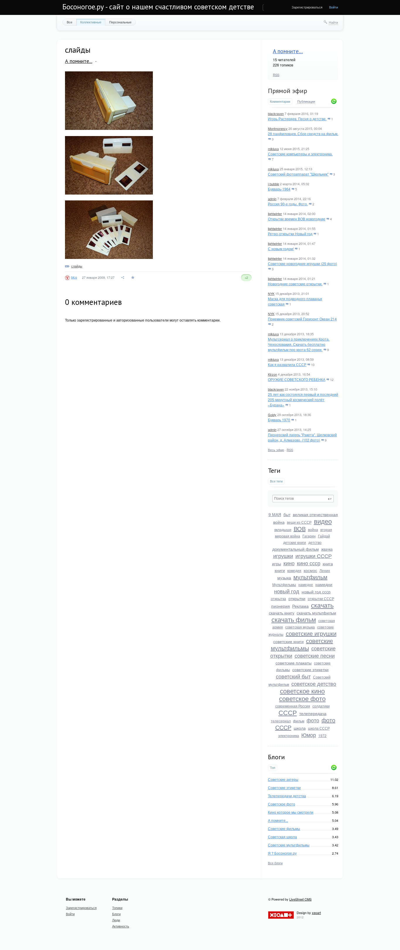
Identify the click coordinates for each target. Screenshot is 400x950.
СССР (287, 712)
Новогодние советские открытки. (295, 283)
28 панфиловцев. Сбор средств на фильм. (303, 133)
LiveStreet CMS (300, 899)
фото (313, 720)
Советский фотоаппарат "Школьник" (298, 173)
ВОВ (300, 528)
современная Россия (292, 705)
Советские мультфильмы (289, 844)
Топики (117, 907)
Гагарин (309, 535)
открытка (278, 598)
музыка (284, 577)
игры (276, 563)
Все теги (276, 481)
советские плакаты (294, 663)
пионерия (280, 606)
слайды (76, 266)
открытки (296, 598)
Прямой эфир (287, 91)
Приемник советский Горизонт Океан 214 (302, 318)
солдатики (321, 705)
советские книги (288, 641)
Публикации (306, 101)
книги (280, 570)
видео (323, 520)
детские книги (294, 542)
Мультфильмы (284, 584)
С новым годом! (281, 248)
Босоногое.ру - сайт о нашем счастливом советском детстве (158, 6)
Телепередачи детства (287, 795)
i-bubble (273, 183)
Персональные (120, 22)
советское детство (313, 683)
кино (289, 563)
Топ (272, 767)
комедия (294, 570)
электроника (288, 735)
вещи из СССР (299, 522)
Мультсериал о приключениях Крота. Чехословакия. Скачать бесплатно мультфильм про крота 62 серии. (298, 344)
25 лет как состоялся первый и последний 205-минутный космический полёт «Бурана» (303, 399)
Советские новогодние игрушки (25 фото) (302, 263)
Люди (116, 920)
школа (300, 728)
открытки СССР (321, 598)
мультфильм (310, 577)
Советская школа (282, 836)
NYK (271, 293)
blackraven (276, 113)
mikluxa (273, 148)
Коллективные (90, 22)
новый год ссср (316, 592)
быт (286, 514)
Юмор (308, 734)
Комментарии (280, 101)
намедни (323, 584)
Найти (333, 22)
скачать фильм (293, 619)
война (313, 529)
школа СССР (319, 728)
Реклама (300, 606)
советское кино (302, 690)
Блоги (116, 913)
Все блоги (275, 862)
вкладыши (282, 529)
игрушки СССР (313, 555)
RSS (276, 74)
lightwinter (275, 213)
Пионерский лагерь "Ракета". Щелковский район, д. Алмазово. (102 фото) (302, 437)
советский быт (293, 676)
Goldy (272, 414)
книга (328, 563)
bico (74, 277)
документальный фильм (295, 549)
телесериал (281, 720)
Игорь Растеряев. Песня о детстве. (297, 118)
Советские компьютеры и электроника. (300, 153)
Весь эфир (276, 449)
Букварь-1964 (279, 188)
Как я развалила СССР (287, 364)
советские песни (315, 655)
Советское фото (281, 803)
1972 (322, 735)
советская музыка (300, 626)
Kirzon (272, 374)
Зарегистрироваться (307, 7)
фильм (298, 720)
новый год (286, 591)
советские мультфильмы (302, 644)
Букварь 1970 (279, 419)
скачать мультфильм (316, 613)
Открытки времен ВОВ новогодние (296, 218)
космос (310, 570)
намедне (305, 584)
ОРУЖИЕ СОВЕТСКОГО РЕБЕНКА (296, 379)
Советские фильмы (284, 828)
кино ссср (308, 563)
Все (69, 22)
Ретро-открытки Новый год (290, 233)
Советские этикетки (284, 787)
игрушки (283, 555)
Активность (120, 926)
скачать (322, 604)
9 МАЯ (275, 514)
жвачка (327, 549)
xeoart (316, 912)
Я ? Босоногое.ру (282, 853)
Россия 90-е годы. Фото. (288, 203)
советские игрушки (311, 633)
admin (272, 198)
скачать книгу (281, 613)
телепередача (313, 713)
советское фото (302, 698)
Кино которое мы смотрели (290, 812)
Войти (333, 7)
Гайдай (324, 535)
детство (315, 542)
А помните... (288, 51)
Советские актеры (283, 779)
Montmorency (278, 128)
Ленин (324, 570)
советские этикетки (310, 669)
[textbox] (303, 498)
